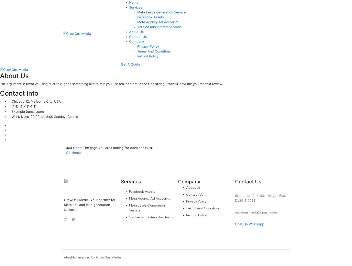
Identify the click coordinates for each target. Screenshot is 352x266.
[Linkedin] (74, 220)
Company (136, 41)
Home (133, 2)
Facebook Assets (150, 17)
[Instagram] (65, 220)
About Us (136, 32)
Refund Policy (147, 56)
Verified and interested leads (159, 27)
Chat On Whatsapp (249, 224)
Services (135, 7)
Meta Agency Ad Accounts (157, 22)
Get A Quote (130, 64)
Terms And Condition (153, 51)
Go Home (73, 153)
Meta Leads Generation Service (161, 12)
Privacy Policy (148, 46)
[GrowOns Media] (77, 33)
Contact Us (138, 37)
